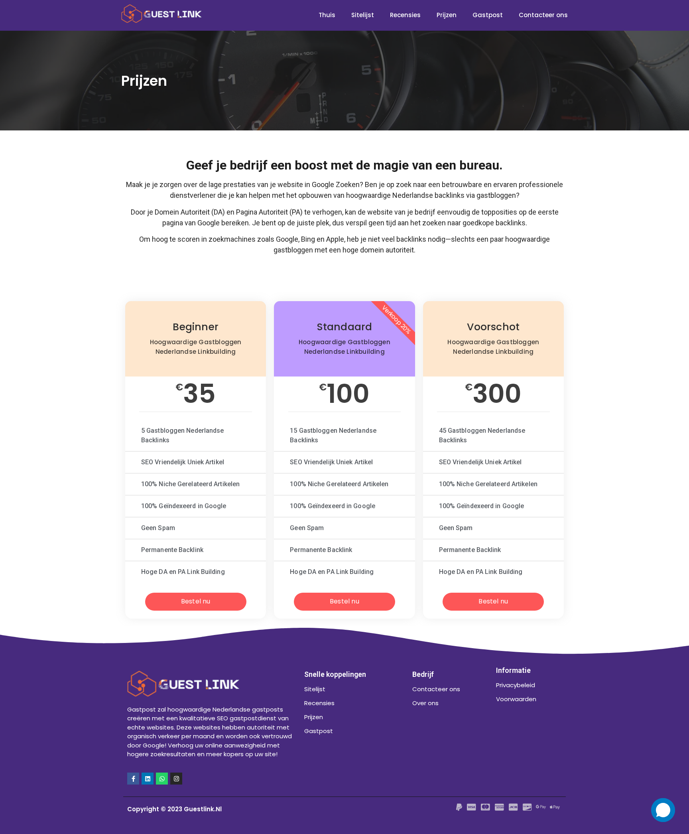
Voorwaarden (516, 699)
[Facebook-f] (133, 779)
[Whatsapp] (162, 779)
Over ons (425, 703)
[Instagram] (176, 779)
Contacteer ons (543, 15)
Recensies (405, 15)
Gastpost (487, 15)
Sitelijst (362, 15)
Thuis (327, 15)
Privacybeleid (515, 685)
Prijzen (447, 15)
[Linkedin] (148, 779)
